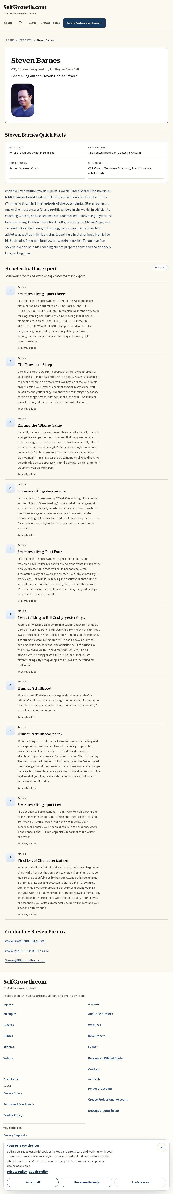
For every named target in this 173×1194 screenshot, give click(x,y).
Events (93, 1047)
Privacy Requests (15, 1135)
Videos (8, 1058)
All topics (9, 1014)
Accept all (33, 1182)
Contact (94, 1069)
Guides (8, 1036)
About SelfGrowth (100, 1014)
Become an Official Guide (105, 1058)
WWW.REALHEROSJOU (21, 951)
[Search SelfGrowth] (20, 23)
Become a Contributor (103, 1111)
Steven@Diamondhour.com (25, 960)
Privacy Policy (12, 1093)
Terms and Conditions (18, 1104)
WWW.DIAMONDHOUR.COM (24, 941)
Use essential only (86, 1182)
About (8, 23)
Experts (25, 40)
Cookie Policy (12, 1115)
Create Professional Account (108, 1099)
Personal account (100, 1088)
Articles (8, 1047)
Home (10, 40)
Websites (94, 1025)
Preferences (140, 1182)
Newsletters (96, 1036)
